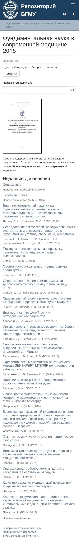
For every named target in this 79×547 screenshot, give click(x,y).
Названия (51, 67)
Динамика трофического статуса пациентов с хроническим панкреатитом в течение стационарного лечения (37, 454)
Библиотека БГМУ (14, 535)
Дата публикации (16, 67)
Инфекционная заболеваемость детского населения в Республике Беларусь (33, 470)
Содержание (12, 184)
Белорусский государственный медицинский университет (22, 530)
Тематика (11, 73)
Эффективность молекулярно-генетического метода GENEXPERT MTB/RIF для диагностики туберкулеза (38, 365)
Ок (72, 89)
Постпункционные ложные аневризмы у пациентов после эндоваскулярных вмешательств (33, 252)
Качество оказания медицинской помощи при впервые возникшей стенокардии (37, 484)
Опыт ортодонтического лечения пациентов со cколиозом (38, 438)
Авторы (36, 67)
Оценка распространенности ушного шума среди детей (35, 268)
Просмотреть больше (16, 518)
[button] (64, 14)
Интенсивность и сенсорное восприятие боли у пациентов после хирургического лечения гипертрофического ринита (39, 330)
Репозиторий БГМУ (38, 10)
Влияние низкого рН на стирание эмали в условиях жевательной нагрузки (34, 381)
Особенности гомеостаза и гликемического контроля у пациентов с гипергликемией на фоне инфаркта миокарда (35, 397)
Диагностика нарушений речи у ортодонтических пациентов (26, 314)
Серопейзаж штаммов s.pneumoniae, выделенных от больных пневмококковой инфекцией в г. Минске (33, 347)
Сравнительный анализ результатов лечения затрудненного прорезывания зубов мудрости (37, 300)
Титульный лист (15, 194)
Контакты (33, 535)
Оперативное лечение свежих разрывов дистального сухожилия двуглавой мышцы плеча (35, 284)
